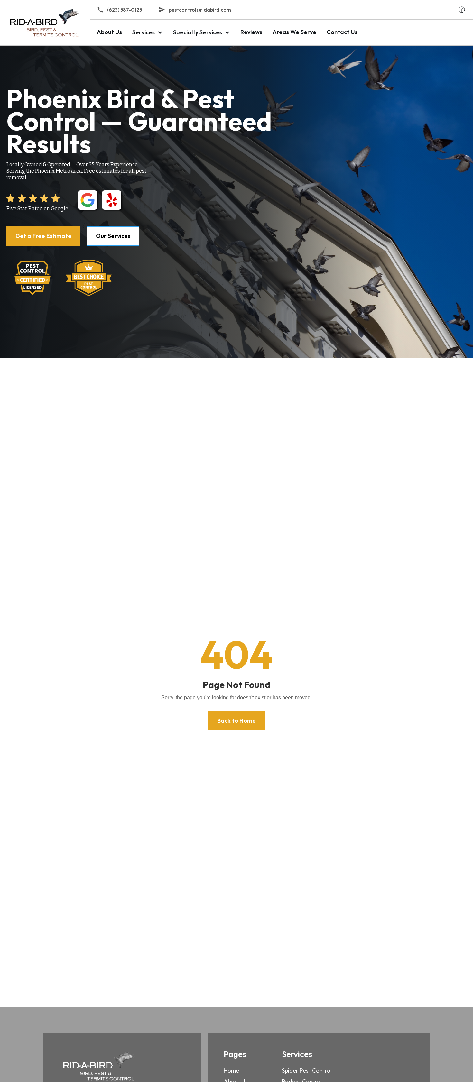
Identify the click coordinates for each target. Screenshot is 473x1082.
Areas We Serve (294, 32)
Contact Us (342, 32)
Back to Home (236, 720)
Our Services (113, 236)
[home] (45, 22)
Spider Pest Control (307, 1070)
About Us (109, 32)
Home (231, 1070)
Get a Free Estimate (43, 236)
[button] (147, 32)
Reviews (251, 32)
